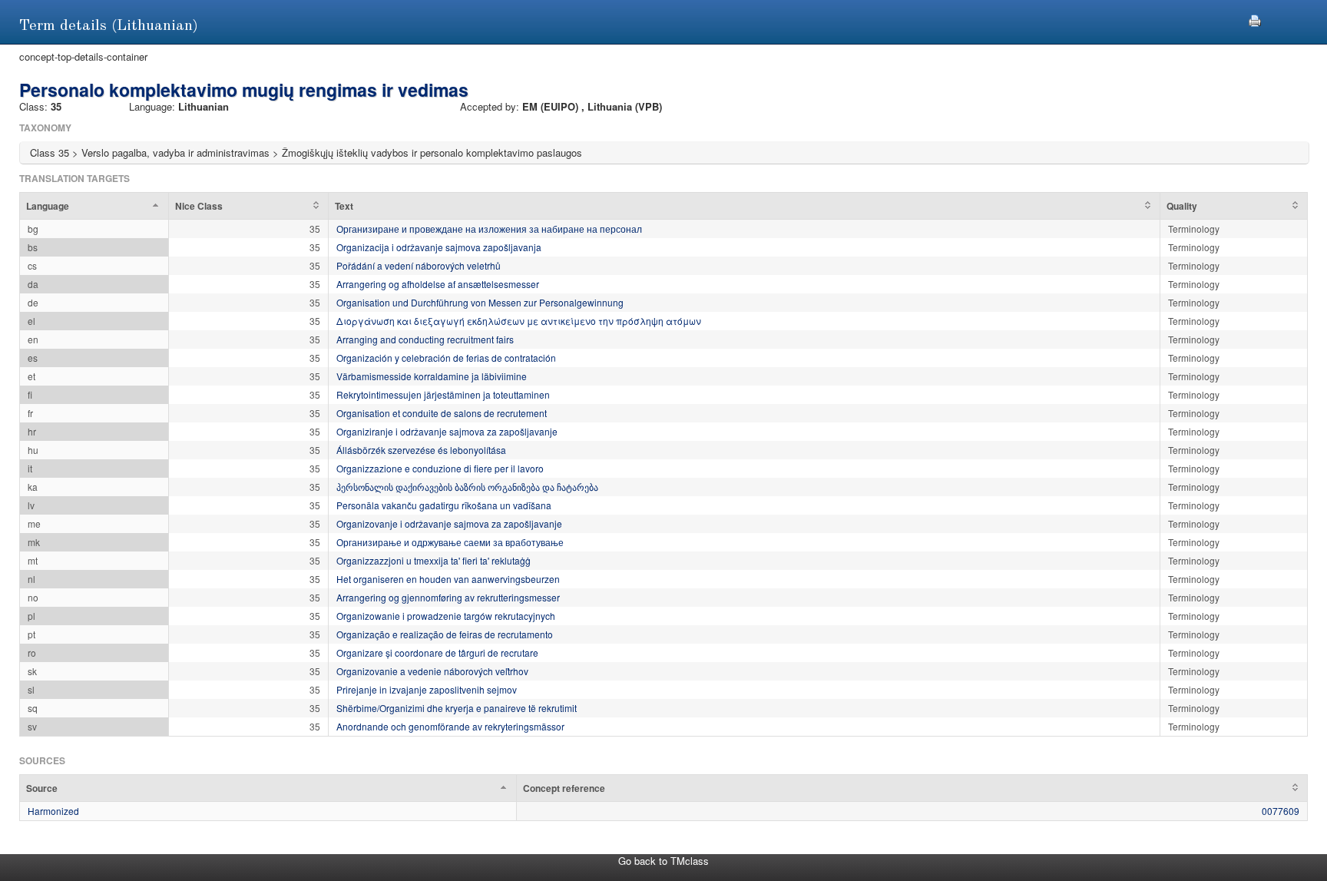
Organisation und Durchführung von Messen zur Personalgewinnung (480, 302)
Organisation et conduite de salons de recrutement (441, 412)
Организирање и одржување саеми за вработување (450, 541)
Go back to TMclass (663, 860)
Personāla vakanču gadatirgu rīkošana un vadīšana (443, 505)
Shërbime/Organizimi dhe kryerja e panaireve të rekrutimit (456, 707)
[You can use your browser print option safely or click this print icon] (1255, 19)
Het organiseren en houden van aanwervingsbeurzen (448, 578)
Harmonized (53, 810)
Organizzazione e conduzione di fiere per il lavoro (440, 468)
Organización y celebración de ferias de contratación (446, 357)
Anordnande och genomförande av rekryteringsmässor (450, 726)
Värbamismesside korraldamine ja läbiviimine (431, 376)
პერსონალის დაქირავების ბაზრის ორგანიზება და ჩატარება (467, 486)
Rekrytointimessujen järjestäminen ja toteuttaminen (443, 394)
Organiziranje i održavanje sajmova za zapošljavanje (447, 431)
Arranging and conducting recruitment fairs (425, 339)
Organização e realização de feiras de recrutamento (444, 634)
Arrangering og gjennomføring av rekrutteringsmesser (448, 597)
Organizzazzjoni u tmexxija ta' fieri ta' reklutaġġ (433, 560)
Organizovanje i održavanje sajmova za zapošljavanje (449, 523)
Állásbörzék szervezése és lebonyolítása (421, 449)
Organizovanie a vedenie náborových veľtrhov (432, 670)
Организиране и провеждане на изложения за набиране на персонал (489, 228)
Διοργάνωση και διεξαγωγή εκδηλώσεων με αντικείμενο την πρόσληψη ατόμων (518, 320)
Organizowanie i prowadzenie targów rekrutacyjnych (445, 615)
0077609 (1280, 810)
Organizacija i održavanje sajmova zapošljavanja (438, 246)
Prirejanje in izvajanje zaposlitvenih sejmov (426, 689)
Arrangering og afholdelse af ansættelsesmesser (437, 283)
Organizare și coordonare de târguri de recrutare (437, 652)
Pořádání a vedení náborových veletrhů (418, 265)
